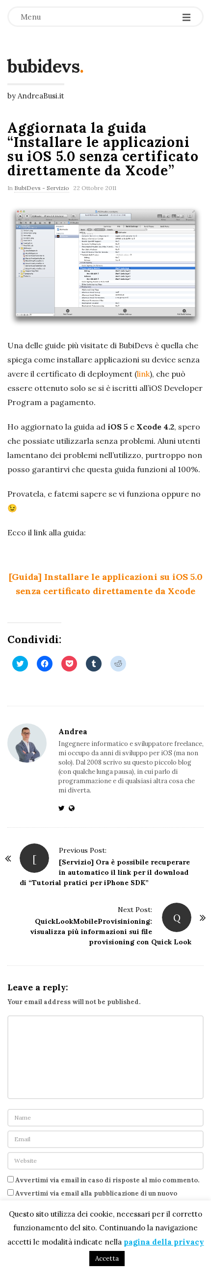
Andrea (72, 731)
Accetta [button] (107, 1258)
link (143, 374)
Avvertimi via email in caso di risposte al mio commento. (107, 1180)
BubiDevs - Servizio (41, 188)
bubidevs (43, 66)
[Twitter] (63, 808)
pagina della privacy (164, 1242)
